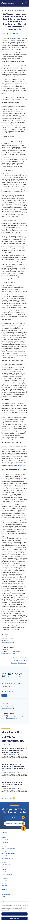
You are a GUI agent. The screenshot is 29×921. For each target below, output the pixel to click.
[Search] (22, 3)
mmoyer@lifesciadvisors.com (9, 653)
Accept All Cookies (14, 918)
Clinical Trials (14, 660)
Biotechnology (22, 663)
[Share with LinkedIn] (7, 34)
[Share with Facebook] (14, 34)
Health (12, 658)
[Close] (27, 904)
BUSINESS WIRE (15, 38)
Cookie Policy (5, 910)
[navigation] (26, 3)
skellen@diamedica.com (7, 642)
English (4, 695)
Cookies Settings (14, 914)
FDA (17, 658)
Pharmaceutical (23, 660)
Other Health (22, 658)
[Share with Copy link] (20, 34)
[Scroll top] (23, 828)
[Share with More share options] (24, 34)
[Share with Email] (17, 34)
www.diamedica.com (19, 465)
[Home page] (7, 3)
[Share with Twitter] (11, 34)
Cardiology (14, 663)
